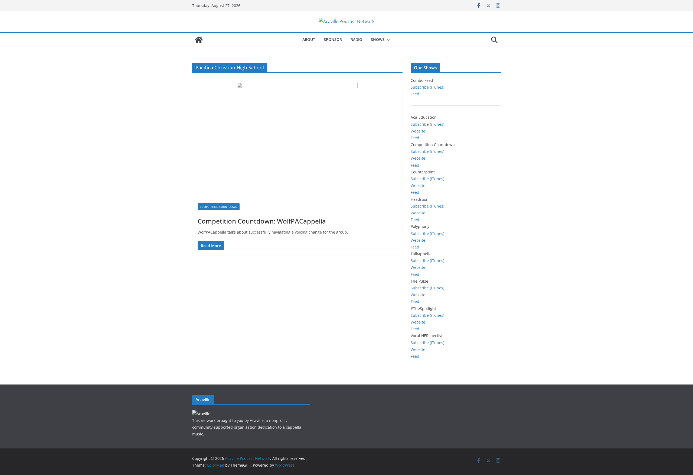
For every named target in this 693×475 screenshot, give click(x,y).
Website (418, 131)
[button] (388, 40)
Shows (378, 39)
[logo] (201, 413)
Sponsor (333, 39)
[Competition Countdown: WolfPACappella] (297, 143)
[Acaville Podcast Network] (198, 39)
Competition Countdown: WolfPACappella (262, 221)
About (308, 39)
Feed (415, 93)
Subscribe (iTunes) (427, 87)
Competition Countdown (218, 207)
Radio (356, 39)
